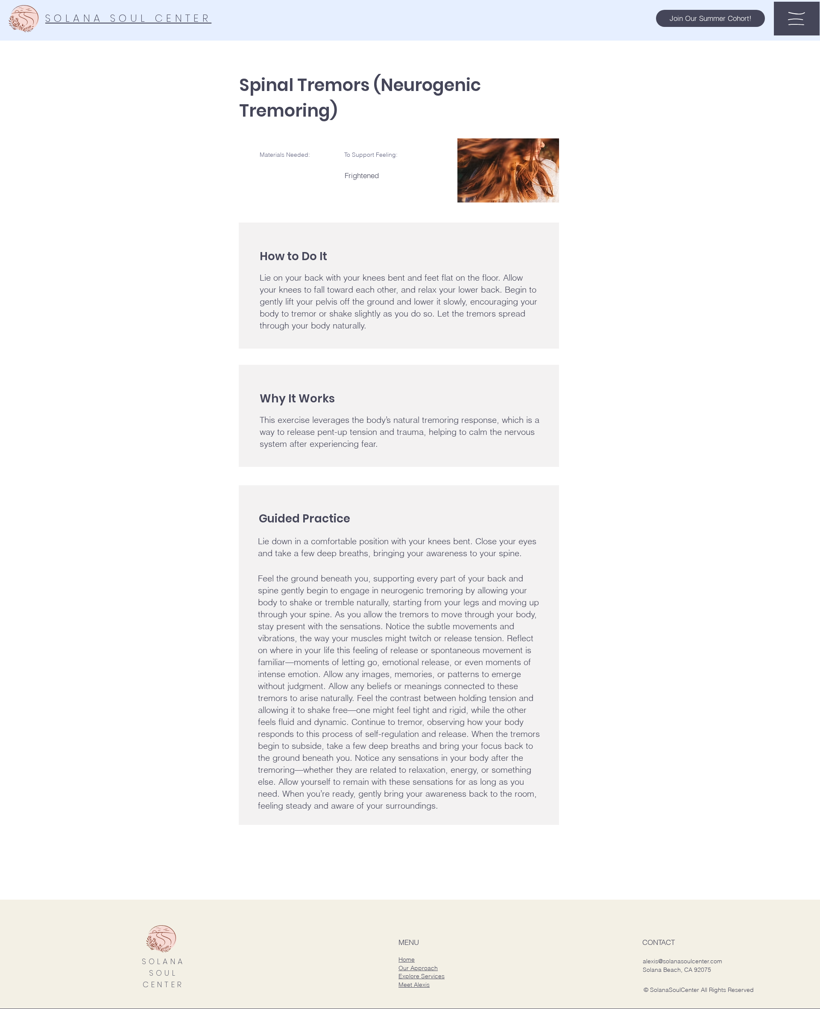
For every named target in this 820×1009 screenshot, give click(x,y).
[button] (710, 18)
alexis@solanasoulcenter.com (682, 961)
